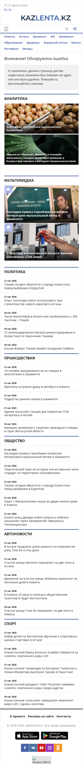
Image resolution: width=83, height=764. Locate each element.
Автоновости (18, 533)
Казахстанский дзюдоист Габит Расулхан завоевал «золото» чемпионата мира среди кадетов (39, 686)
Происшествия (19, 358)
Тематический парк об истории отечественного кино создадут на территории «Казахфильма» (41, 471)
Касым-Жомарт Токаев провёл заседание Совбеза (39, 348)
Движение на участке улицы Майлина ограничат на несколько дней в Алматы (40, 580)
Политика (14, 271)
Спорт (10, 623)
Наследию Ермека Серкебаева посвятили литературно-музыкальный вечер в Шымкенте (37, 455)
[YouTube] (41, 748)
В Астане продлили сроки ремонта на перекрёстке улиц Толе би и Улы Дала (39, 548)
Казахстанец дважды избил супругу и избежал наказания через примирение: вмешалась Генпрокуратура (36, 520)
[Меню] (6, 29)
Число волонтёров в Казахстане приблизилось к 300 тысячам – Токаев (40, 318)
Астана (24, 36)
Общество (14, 440)
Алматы (9, 36)
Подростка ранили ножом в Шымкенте (31, 399)
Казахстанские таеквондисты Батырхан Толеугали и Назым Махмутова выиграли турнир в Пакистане (40, 670)
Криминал (66, 36)
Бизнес (76, 42)
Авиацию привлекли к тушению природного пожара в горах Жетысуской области (41, 429)
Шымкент (40, 36)
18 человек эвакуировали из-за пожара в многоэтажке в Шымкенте (32, 372)
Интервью (11, 48)
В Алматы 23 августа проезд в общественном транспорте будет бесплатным (35, 596)
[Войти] (75, 29)
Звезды (27, 48)
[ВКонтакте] (33, 748)
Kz (10, 9)
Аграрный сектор (55, 42)
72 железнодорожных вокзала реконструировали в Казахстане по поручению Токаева (39, 334)
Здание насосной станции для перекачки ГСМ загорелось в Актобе (36, 413)
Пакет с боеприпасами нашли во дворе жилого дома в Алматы (40, 503)
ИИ (53, 36)
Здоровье (33, 42)
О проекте (17, 716)
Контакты (64, 716)
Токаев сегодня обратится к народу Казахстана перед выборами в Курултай (37, 286)
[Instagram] (50, 748)
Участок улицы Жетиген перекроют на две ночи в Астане (39, 564)
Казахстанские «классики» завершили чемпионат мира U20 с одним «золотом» (39, 702)
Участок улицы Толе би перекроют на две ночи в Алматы (38, 612)
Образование (13, 42)
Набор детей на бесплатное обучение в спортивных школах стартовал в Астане (40, 638)
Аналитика (15, 98)
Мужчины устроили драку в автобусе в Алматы (37, 387)
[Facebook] (25, 748)
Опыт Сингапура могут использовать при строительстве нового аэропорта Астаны (33, 302)
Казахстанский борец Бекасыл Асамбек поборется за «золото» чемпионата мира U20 (41, 654)
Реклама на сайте (41, 716)
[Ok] (58, 748)
